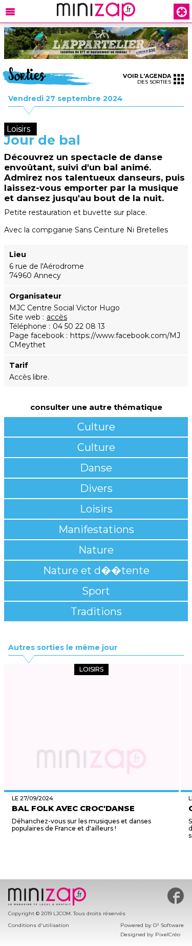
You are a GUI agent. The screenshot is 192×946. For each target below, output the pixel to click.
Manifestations (96, 529)
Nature (96, 550)
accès (57, 317)
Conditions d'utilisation (38, 925)
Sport (96, 591)
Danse (96, 468)
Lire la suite (91, 854)
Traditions (96, 611)
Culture (96, 427)
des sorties (147, 78)
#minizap (175, 896)
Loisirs (96, 509)
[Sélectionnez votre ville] (181, 11)
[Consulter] (96, 43)
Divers (96, 488)
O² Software (168, 925)
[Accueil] (96, 12)
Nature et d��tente (96, 570)
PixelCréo (167, 934)
